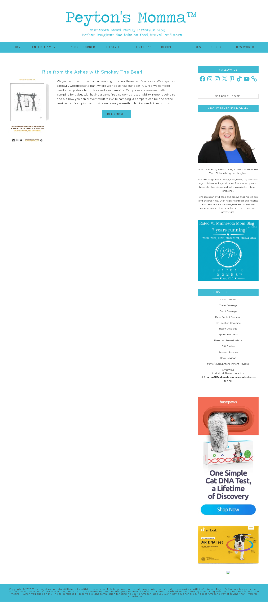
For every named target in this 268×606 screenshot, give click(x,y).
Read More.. (116, 114)
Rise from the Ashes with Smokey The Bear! (92, 72)
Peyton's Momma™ (134, 21)
